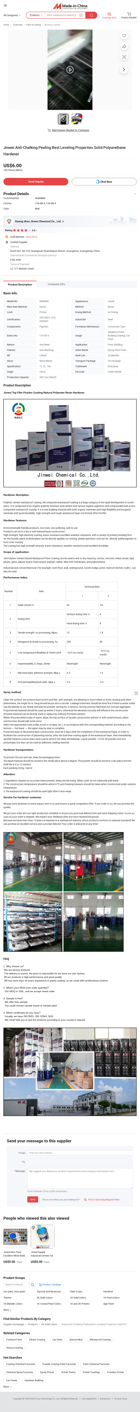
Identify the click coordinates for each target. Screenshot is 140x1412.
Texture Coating (14, 1347)
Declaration (105, 1398)
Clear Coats (76, 1291)
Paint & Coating (33, 24)
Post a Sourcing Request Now (102, 1199)
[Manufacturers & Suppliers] (70, 6)
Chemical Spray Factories (19, 1372)
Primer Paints (68, 1372)
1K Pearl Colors (111, 1297)
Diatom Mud (75, 1339)
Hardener (108, 1291)
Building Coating (52, 24)
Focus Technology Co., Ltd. (47, 1398)
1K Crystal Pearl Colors (49, 1303)
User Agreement (89, 1398)
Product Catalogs (51, 1284)
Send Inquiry (36, 181)
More (6, 1386)
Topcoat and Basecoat (49, 1291)
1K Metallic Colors (12, 1303)
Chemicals (18, 24)
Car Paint (57, 1339)
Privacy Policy (120, 1398)
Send (32, 1199)
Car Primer (11, 1380)
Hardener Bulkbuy (34, 1380)
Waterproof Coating (100, 1339)
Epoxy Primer (47, 1372)
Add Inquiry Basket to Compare (70, 130)
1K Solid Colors (78, 1297)
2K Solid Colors (45, 1297)
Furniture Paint (14, 1339)
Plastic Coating (37, 1339)
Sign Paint (108, 1303)
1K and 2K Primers (80, 1303)
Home (6, 24)
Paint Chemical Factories (96, 1364)
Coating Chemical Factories (20, 1364)
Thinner (7, 1297)
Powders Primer (115, 1372)
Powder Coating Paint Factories (59, 1364)
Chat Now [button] (106, 181)
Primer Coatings (91, 1372)
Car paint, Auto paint (14, 1291)
